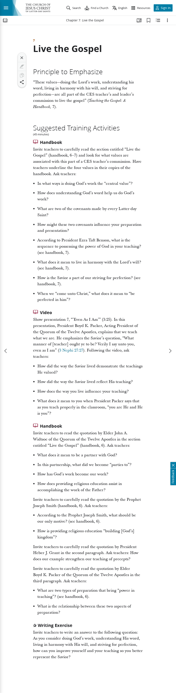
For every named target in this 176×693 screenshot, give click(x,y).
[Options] (167, 20)
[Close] (21, 57)
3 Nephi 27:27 (71, 350)
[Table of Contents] (5, 20)
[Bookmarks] (148, 20)
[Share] (21, 82)
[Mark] (21, 66)
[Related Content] (158, 20)
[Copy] (21, 75)
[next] (170, 351)
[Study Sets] (139, 20)
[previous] (6, 351)
